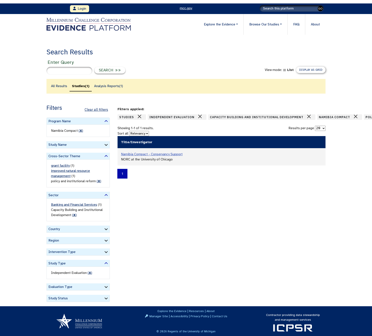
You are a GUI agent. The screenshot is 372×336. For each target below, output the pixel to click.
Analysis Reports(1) (108, 86)
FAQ (296, 24)
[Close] (139, 116)
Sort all (123, 133)
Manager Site (158, 316)
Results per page (301, 128)
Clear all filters (96, 109)
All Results (59, 86)
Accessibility (179, 316)
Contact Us (219, 316)
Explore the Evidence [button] (219, 24)
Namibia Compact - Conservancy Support (152, 154)
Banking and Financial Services (74, 205)
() (81, 131)
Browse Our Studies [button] (264, 24)
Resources (196, 311)
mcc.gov (186, 8)
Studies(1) (80, 86)
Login (81, 8)
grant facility (60, 165)
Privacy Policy (200, 316)
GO (320, 8)
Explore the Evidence (172, 311)
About (315, 24)
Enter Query (61, 62)
